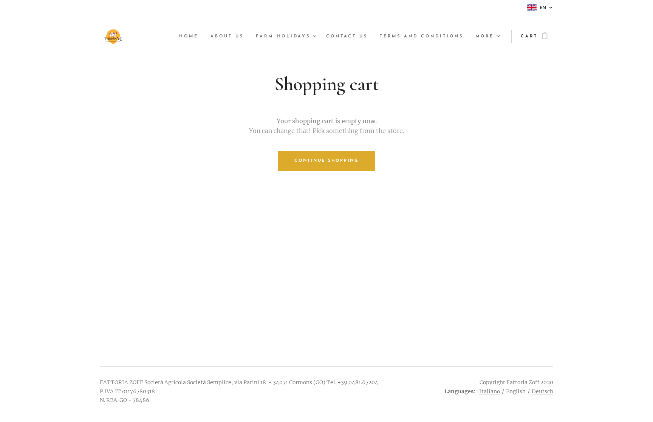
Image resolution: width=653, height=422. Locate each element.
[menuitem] (190, 36)
